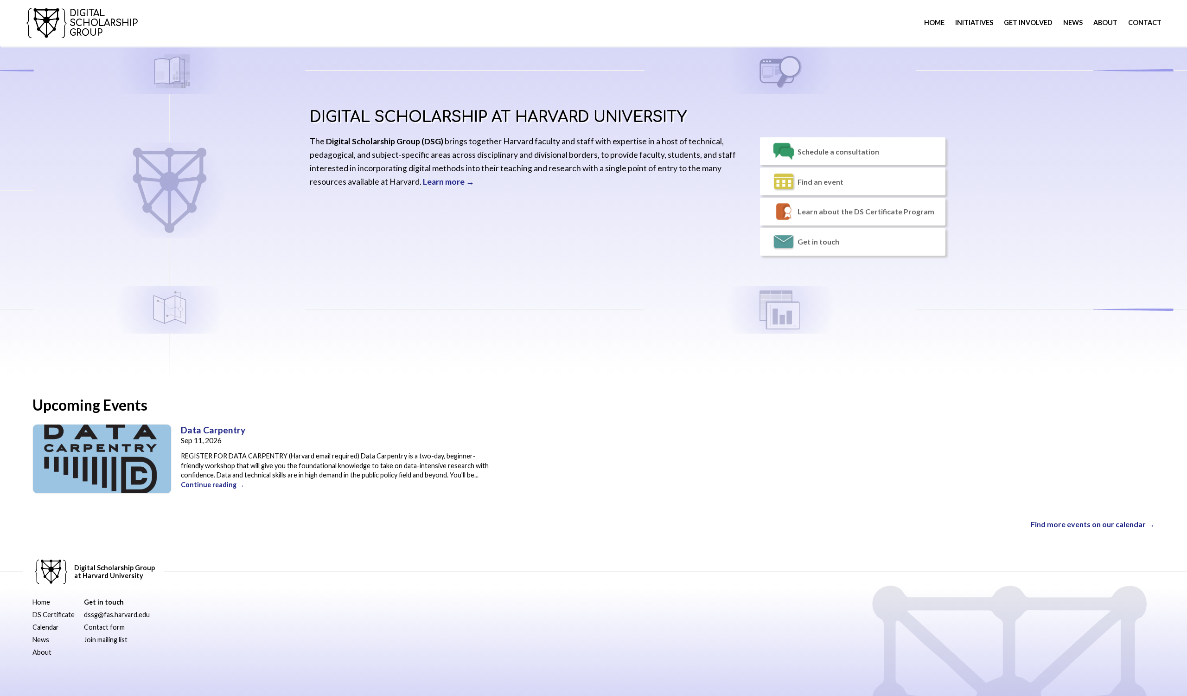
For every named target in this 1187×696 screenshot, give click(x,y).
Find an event (820, 181)
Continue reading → (212, 485)
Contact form (104, 627)
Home (934, 22)
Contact (1144, 22)
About (41, 652)
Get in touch (818, 241)
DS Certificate (53, 615)
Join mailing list (106, 640)
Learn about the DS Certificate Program (866, 211)
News (1073, 22)
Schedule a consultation (838, 151)
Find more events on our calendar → (1093, 524)
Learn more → (448, 182)
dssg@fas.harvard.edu (117, 615)
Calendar (45, 627)
